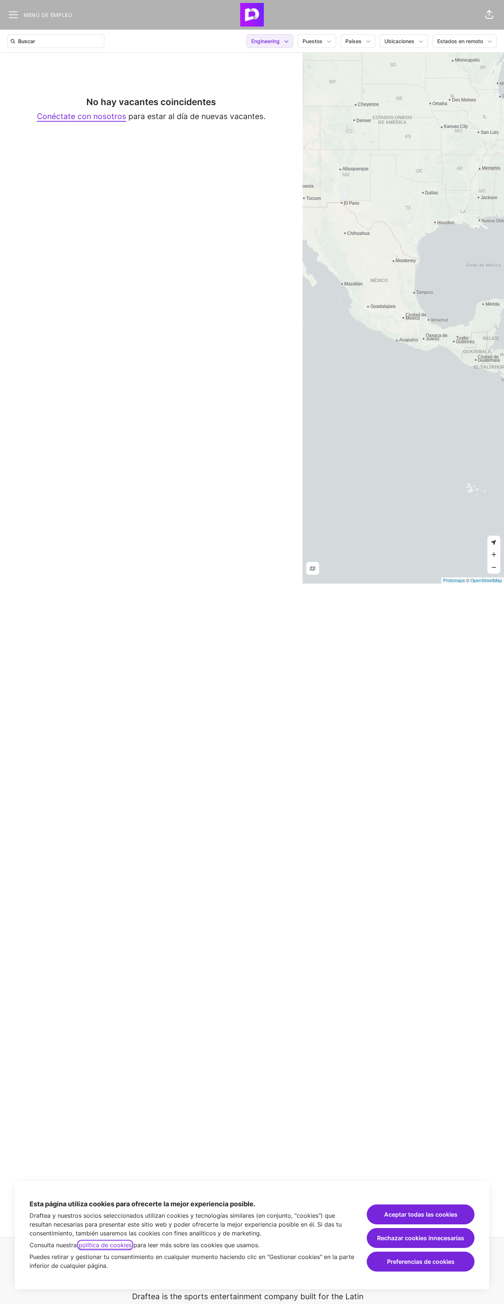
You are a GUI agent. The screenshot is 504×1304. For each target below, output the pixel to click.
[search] (57, 41)
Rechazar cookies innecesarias (420, 1238)
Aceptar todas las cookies (421, 1214)
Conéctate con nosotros (81, 116)
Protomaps (454, 580)
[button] (489, 14)
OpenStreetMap (486, 580)
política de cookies (105, 1245)
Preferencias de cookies (421, 1261)
